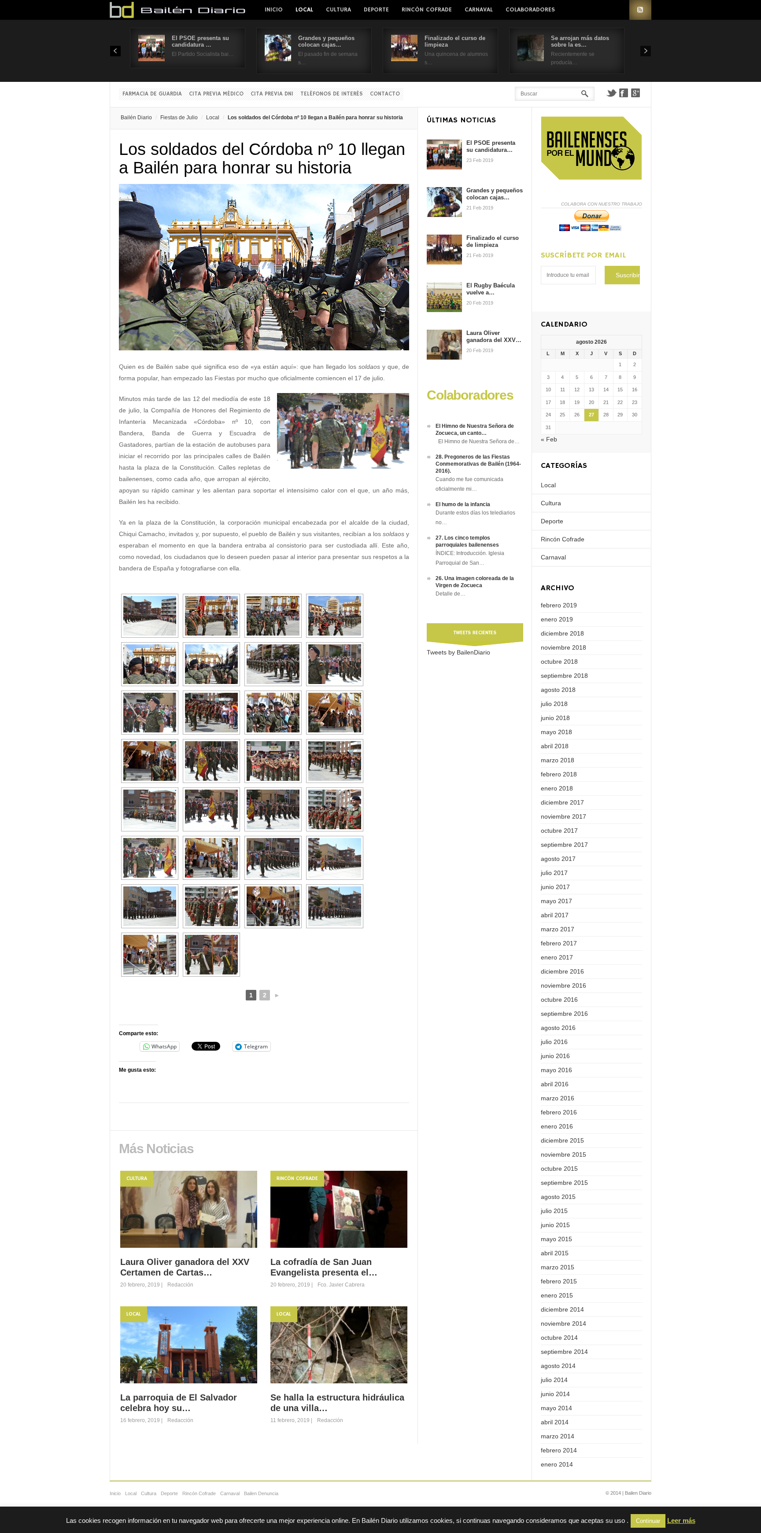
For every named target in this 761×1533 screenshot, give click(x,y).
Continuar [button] (648, 1521)
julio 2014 (554, 1379)
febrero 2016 (559, 1112)
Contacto (385, 94)
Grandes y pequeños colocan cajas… (326, 41)
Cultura (338, 10)
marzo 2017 (557, 929)
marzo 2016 (557, 1098)
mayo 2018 (556, 731)
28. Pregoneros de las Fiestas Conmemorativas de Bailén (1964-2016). (478, 464)
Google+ (636, 93)
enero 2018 (557, 788)
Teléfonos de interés (331, 94)
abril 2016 (555, 1084)
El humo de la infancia (463, 504)
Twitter (611, 93)
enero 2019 (557, 619)
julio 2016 (554, 1041)
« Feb (549, 439)
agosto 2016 (558, 1027)
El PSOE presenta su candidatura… (490, 146)
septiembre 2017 (564, 844)
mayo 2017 (556, 900)
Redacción (180, 1285)
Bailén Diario (136, 117)
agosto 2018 (558, 689)
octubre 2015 (559, 1168)
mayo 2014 (556, 1408)
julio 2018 (554, 703)
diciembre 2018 (562, 633)
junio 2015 (555, 1224)
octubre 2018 (559, 661)
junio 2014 (555, 1393)
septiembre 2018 (564, 675)
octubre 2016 (559, 999)
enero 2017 (557, 957)
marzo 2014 (557, 1436)
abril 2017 (555, 915)
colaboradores (530, 10)
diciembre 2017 (562, 802)
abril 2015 (555, 1253)
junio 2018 (555, 717)
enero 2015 (557, 1295)
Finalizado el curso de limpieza (492, 241)
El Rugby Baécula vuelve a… (490, 289)
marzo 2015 (557, 1267)
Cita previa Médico (216, 94)
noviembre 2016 (563, 985)
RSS (640, 10)
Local (304, 10)
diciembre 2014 (562, 1309)
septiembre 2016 (564, 1013)
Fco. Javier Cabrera (341, 1285)
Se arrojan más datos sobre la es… (580, 41)
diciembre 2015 (562, 1140)
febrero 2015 (559, 1281)
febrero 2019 (559, 605)
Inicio (274, 10)
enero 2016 (557, 1126)
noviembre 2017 (563, 816)
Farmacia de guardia (152, 94)
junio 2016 (555, 1055)
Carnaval (479, 10)
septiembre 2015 (564, 1182)
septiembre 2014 (564, 1351)
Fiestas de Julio (179, 117)
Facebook (623, 93)
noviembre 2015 (563, 1154)
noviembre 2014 (563, 1323)
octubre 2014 (559, 1337)
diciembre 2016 (562, 971)
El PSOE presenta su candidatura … (200, 41)
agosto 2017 (558, 858)
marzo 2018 (557, 760)
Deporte (376, 10)
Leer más (681, 1520)
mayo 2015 (556, 1239)
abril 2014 (555, 1422)
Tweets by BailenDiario (458, 652)
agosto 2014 (558, 1365)
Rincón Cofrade (427, 10)
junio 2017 (555, 886)
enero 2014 (557, 1464)
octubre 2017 (559, 830)
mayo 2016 (556, 1069)
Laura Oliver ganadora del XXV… (493, 336)
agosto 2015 (558, 1196)
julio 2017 (554, 872)
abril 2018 (555, 746)
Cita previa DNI (272, 94)
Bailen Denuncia (261, 1493)
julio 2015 (554, 1210)
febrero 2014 (559, 1450)
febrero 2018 (559, 774)
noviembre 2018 (563, 647)
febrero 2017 (559, 943)
